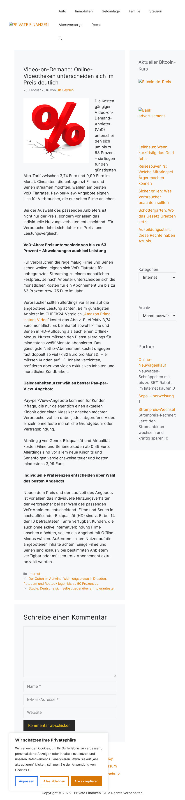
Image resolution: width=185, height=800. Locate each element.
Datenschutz (108, 774)
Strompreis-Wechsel (157, 409)
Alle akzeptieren (86, 781)
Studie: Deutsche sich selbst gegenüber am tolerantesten (72, 588)
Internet (34, 573)
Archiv (144, 307)
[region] (58, 762)
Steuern (155, 11)
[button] (60, 38)
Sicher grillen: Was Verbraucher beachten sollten (155, 197)
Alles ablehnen (54, 781)
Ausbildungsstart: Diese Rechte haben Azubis (157, 235)
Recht (96, 25)
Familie (134, 11)
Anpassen (26, 781)
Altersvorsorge (71, 25)
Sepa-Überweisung (156, 396)
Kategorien (148, 269)
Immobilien (84, 11)
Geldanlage (111, 11)
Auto (62, 11)
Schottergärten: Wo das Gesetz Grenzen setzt (157, 216)
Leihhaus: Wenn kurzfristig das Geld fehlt (156, 153)
